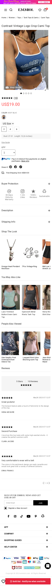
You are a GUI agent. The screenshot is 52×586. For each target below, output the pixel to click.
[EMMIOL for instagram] (15, 516)
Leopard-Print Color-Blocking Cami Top (31, 358)
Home (4, 18)
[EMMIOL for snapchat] (43, 516)
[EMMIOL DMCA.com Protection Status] (32, 569)
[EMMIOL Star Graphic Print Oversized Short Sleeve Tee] (10, 343)
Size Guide (6, 142)
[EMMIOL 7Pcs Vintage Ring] (31, 251)
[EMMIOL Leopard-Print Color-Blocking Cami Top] (31, 343)
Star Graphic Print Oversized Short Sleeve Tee (9, 359)
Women (12, 18)
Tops (19, 18)
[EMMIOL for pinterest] (36, 516)
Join (40, 503)
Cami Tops (45, 18)
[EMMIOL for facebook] (8, 516)
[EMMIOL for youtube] (28, 516)
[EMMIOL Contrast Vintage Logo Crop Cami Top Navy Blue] (4, 118)
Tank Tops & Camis (31, 18)
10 (16, 98)
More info (25, 161)
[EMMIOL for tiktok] (22, 516)
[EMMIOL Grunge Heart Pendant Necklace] (11, 251)
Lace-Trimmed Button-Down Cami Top (9, 314)
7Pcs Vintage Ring (29, 266)
